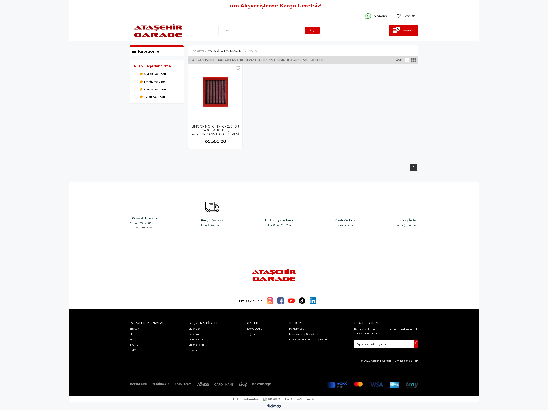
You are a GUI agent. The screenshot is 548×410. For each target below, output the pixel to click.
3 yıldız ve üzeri (154, 81)
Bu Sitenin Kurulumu (246, 399)
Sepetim (194, 334)
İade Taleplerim (198, 339)
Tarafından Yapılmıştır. (300, 399)
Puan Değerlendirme (152, 66)
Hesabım (194, 350)
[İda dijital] (272, 399)
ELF (132, 334)
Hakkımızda (296, 328)
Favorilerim (410, 15)
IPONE (134, 344)
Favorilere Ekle (238, 68)
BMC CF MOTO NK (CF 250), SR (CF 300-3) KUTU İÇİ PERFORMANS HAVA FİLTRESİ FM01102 (215, 130)
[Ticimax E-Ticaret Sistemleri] (274, 406)
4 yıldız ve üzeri (154, 74)
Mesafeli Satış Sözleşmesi (304, 334)
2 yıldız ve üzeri (154, 89)
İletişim (250, 334)
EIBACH (135, 328)
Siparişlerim (196, 328)
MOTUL (134, 339)
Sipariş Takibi (197, 344)
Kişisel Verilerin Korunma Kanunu (309, 339)
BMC (133, 350)
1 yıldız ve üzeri (154, 96)
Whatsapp (380, 15)
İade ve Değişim (255, 328)
